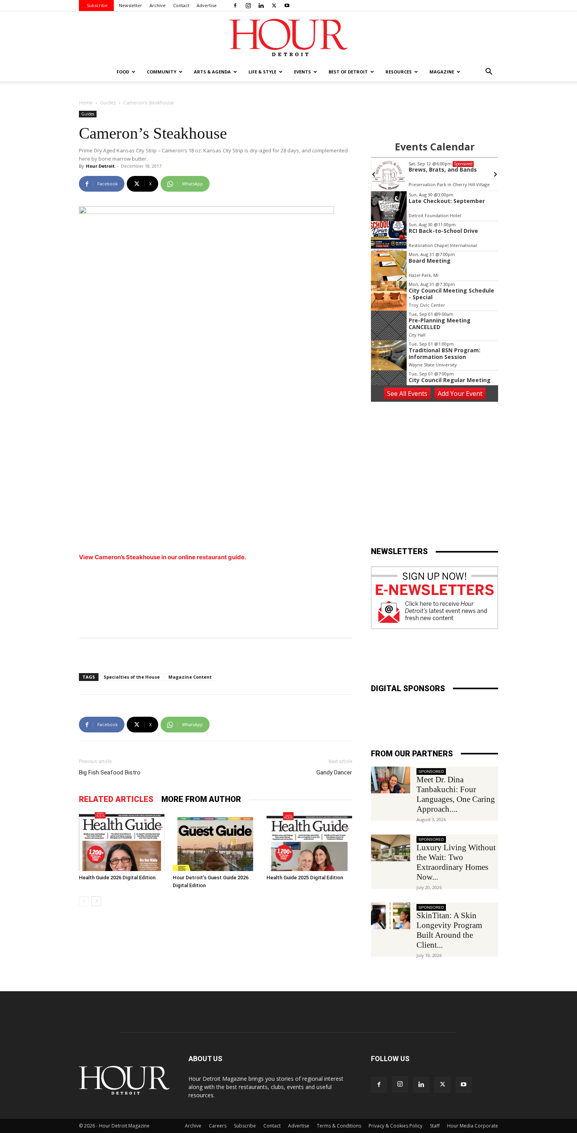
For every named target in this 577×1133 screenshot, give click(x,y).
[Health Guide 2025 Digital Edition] (309, 841)
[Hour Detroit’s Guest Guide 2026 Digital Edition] (215, 841)
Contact (181, 5)
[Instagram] (248, 5)
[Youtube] (287, 5)
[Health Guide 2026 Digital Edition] (121, 841)
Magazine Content (190, 677)
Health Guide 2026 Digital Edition (117, 877)
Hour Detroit (100, 166)
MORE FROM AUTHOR (201, 799)
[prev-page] (84, 901)
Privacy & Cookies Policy (395, 1125)
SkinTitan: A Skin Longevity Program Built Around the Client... (449, 930)
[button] (488, 72)
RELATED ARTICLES (116, 799)
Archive (158, 5)
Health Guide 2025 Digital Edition (305, 877)
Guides (108, 102)
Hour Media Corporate (472, 1125)
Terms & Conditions (339, 1125)
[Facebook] (235, 5)
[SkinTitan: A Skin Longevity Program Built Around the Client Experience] (390, 916)
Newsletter (130, 5)
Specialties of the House (132, 677)
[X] (274, 5)
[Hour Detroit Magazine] (288, 37)
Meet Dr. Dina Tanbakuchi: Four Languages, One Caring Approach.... (455, 794)
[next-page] (96, 901)
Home (86, 102)
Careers (217, 1125)
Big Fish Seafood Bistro (110, 772)
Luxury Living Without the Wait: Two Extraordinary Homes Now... (456, 862)
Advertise (207, 5)
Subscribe (97, 5)
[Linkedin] (261, 5)
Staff (435, 1125)
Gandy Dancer (334, 772)
